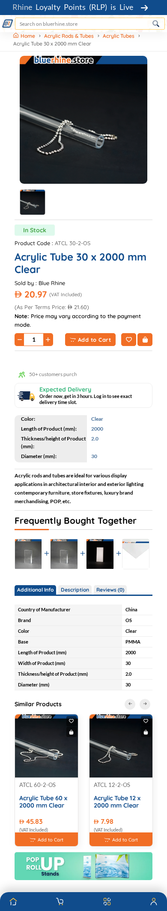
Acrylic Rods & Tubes (69, 36)
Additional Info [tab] (35, 589)
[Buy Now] (144, 339)
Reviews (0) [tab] (110, 589)
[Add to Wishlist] (128, 339)
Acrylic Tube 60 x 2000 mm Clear (43, 802)
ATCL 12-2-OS (112, 784)
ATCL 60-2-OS (37, 784)
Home (28, 36)
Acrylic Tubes (118, 36)
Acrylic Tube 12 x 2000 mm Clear (117, 802)
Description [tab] (75, 589)
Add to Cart (94, 339)
